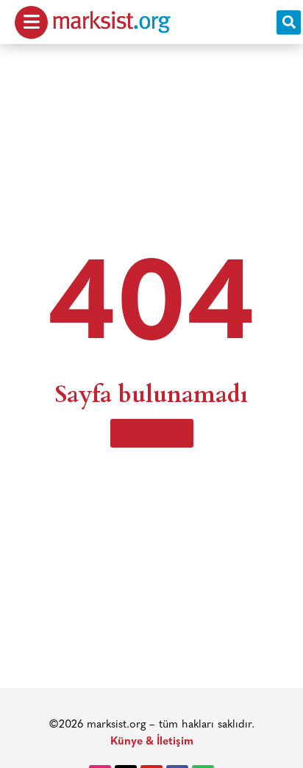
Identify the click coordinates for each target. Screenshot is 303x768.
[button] (289, 22)
